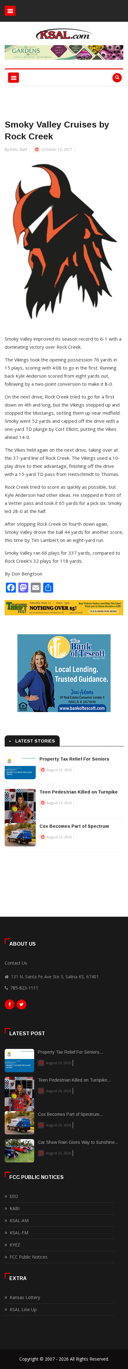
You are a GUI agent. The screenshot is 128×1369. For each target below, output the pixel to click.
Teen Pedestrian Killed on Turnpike (78, 791)
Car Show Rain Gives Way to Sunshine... (78, 1142)
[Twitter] (21, 1006)
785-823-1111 (24, 988)
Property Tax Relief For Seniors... (70, 1052)
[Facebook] (10, 1006)
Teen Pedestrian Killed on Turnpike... (74, 1080)
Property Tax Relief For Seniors (74, 759)
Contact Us (16, 963)
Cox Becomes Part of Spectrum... (70, 1114)
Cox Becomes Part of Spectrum (74, 826)
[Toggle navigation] (10, 11)
